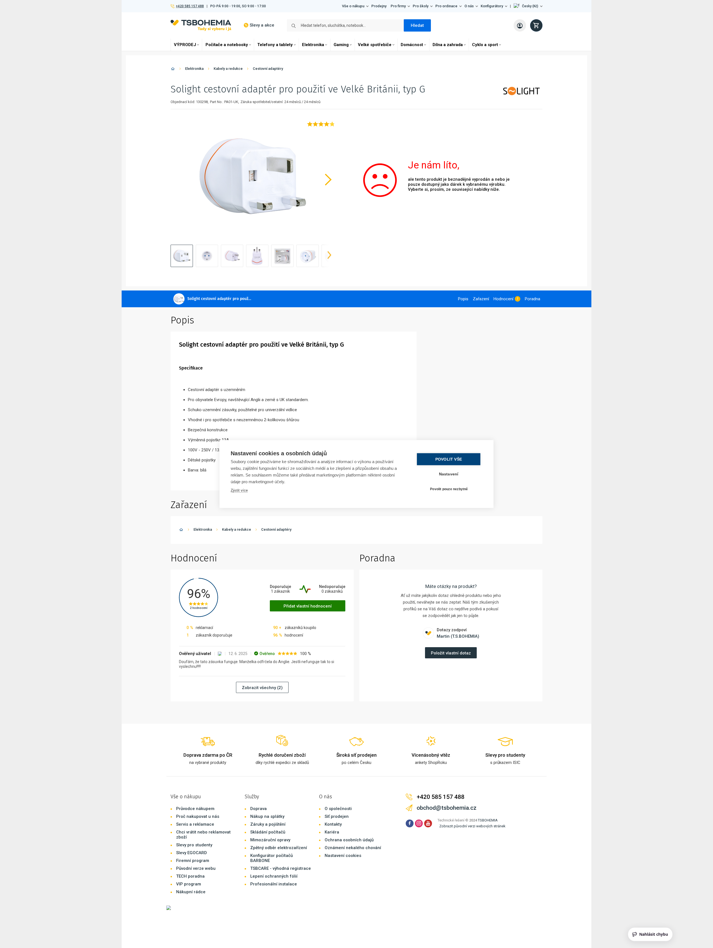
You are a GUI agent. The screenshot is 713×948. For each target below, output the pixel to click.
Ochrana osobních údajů (349, 839)
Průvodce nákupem (195, 808)
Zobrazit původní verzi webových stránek (472, 826)
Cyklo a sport (485, 44)
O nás (469, 6)
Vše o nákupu (353, 6)
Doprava (258, 808)
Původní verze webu (196, 868)
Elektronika (313, 44)
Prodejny (378, 6)
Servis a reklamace (195, 824)
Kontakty (333, 824)
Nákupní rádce (191, 891)
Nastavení (449, 474)
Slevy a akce (262, 25)
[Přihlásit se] (520, 25)
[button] (528, 6)
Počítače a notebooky (227, 44)
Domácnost (412, 44)
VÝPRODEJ (185, 44)
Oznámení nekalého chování (353, 847)
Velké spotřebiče (374, 44)
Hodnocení (503, 298)
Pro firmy (398, 6)
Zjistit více (239, 490)
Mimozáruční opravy (270, 839)
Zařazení (481, 298)
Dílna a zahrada (448, 44)
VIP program (188, 884)
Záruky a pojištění (267, 824)
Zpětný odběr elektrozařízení (278, 847)
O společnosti (338, 808)
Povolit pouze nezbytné (449, 489)
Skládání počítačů (267, 832)
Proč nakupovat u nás (197, 816)
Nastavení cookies (343, 855)
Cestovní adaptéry (268, 68)
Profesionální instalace (273, 884)
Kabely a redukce (228, 68)
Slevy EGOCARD (191, 852)
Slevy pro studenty (194, 844)
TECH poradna (190, 876)
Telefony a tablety (275, 44)
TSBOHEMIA (488, 820)
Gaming (341, 44)
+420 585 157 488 (190, 6)
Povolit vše (448, 459)
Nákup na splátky (267, 816)
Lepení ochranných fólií (274, 876)
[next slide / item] (329, 256)
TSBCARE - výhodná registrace (280, 868)
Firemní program (192, 860)
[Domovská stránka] (173, 70)
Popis (463, 298)
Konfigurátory (492, 6)
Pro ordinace (446, 6)
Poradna (532, 298)
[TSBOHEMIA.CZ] (201, 25)
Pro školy (420, 6)
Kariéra (332, 832)
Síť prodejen (337, 816)
